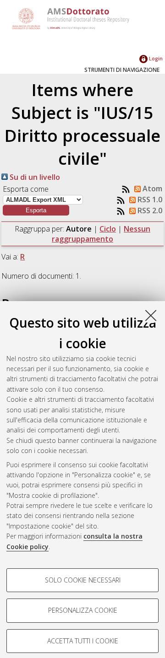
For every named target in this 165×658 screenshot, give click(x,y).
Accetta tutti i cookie (82, 640)
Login (155, 58)
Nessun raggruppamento (101, 234)
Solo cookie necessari (83, 580)
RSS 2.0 (149, 210)
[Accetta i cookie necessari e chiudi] (150, 315)
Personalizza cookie (82, 610)
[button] (36, 210)
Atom (151, 188)
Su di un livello (34, 177)
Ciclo (107, 229)
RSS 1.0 (149, 199)
